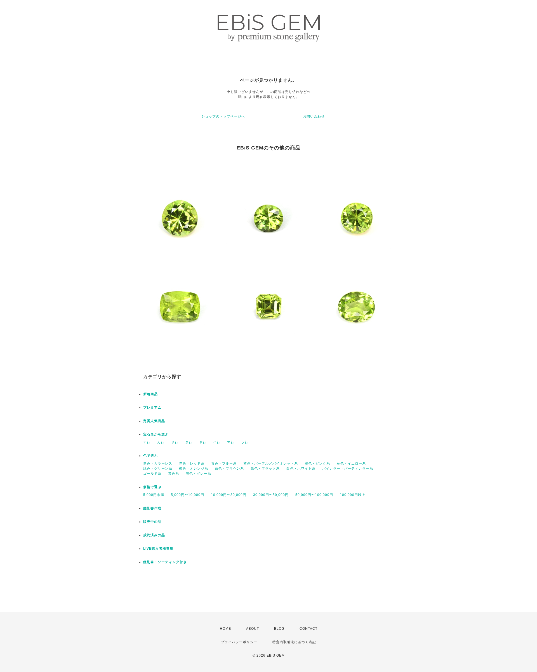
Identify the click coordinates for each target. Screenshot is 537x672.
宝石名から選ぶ (156, 434)
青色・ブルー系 (224, 463)
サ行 (174, 442)
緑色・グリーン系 (157, 468)
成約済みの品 (154, 535)
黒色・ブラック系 (265, 468)
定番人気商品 (154, 421)
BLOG (279, 629)
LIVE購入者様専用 (158, 549)
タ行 (188, 442)
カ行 (160, 442)
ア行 (146, 442)
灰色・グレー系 (198, 474)
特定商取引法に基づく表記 (294, 642)
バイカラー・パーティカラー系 (347, 468)
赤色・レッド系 (191, 463)
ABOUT (252, 629)
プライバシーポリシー (239, 642)
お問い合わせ (314, 116)
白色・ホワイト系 (300, 468)
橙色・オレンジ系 (193, 468)
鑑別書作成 (152, 508)
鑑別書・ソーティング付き (165, 562)
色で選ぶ (150, 456)
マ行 (230, 442)
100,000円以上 (352, 495)
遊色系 (173, 474)
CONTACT (308, 629)
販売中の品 (152, 522)
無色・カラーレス (157, 463)
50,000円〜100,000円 (314, 495)
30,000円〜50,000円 (271, 495)
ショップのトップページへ (223, 116)
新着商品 (150, 394)
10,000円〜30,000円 (228, 495)
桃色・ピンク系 (317, 463)
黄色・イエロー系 (351, 463)
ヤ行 (202, 442)
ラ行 (244, 442)
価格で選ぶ (152, 487)
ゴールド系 (152, 474)
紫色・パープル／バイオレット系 (270, 463)
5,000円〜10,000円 (187, 495)
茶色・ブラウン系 (229, 468)
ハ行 (216, 442)
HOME (225, 629)
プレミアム (152, 407)
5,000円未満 (153, 495)
